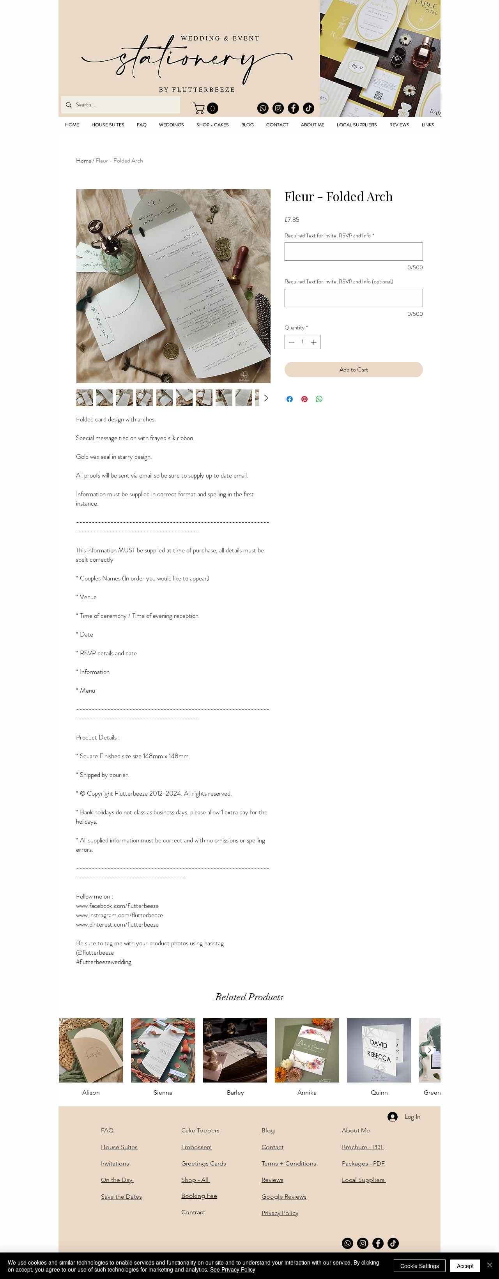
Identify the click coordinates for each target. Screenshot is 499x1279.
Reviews (272, 1179)
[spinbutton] (303, 342)
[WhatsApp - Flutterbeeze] (263, 108)
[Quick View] (91, 1050)
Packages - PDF (363, 1163)
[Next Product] (429, 1050)
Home (83, 160)
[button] (207, 108)
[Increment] (314, 342)
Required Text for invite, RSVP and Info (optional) (339, 281)
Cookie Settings (419, 1266)
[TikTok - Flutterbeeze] (308, 108)
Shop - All (195, 1179)
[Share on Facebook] (289, 399)
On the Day (117, 1179)
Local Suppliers (364, 1179)
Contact (272, 1147)
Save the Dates (121, 1196)
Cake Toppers (200, 1130)
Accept (465, 1266)
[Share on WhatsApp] (319, 399)
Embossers (196, 1147)
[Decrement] (291, 342)
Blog (268, 1130)
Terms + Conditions (289, 1163)
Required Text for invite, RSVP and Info (329, 235)
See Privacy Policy (232, 1269)
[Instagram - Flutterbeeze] (278, 108)
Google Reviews (284, 1196)
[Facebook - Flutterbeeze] (293, 108)
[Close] (489, 1266)
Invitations (115, 1163)
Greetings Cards (203, 1163)
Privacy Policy (280, 1213)
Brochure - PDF (363, 1147)
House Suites (119, 1147)
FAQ (107, 1130)
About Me (356, 1130)
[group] (249, 1061)
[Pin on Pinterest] (304, 399)
